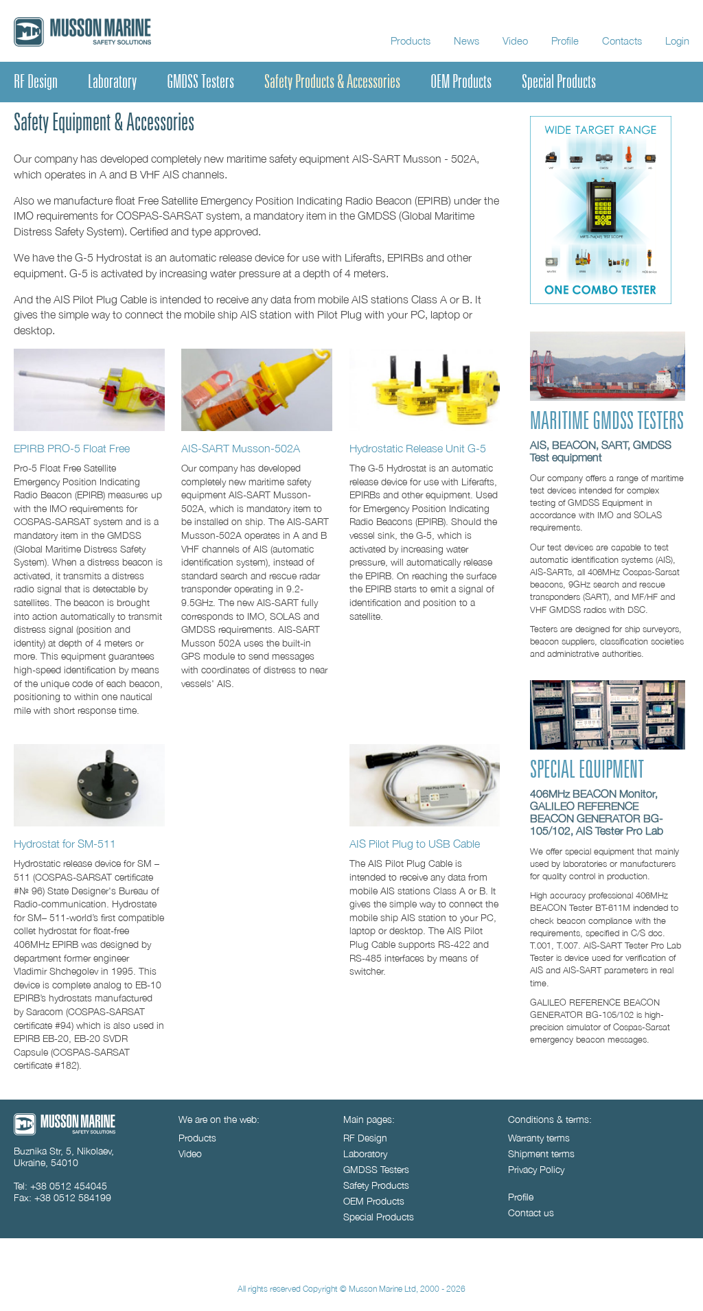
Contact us (531, 1212)
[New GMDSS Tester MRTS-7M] (600, 300)
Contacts (622, 40)
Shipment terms (541, 1153)
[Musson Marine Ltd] (64, 1131)
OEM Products (461, 81)
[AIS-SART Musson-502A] (256, 390)
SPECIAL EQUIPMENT (587, 770)
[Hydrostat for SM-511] (89, 785)
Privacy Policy (536, 1169)
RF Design (36, 81)
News (466, 40)
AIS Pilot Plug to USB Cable (414, 843)
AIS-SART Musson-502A (240, 447)
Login (677, 40)
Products (410, 40)
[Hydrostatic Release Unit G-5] (424, 390)
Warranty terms (539, 1138)
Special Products (559, 81)
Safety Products (376, 1185)
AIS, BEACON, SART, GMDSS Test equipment (600, 451)
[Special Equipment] (607, 746)
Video (515, 40)
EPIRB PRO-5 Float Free (72, 447)
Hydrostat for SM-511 (65, 843)
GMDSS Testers (200, 81)
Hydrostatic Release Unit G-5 (417, 447)
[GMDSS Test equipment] (607, 397)
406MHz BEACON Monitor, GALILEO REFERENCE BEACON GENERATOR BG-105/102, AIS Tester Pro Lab (596, 812)
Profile (565, 40)
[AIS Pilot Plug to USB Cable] (424, 785)
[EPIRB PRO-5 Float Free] (89, 390)
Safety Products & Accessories (332, 81)
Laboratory (112, 81)
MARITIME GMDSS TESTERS (607, 421)
